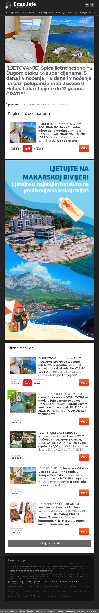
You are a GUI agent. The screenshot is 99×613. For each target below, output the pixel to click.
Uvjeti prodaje (74, 581)
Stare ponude (26, 583)
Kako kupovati (13, 581)
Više (84, 148)
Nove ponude (46, 12)
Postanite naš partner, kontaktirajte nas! (30, 571)
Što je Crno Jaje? (17, 560)
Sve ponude (29, 12)
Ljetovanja (72, 13)
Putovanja (60, 13)
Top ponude (12, 12)
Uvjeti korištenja (25, 581)
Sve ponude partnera (59, 104)
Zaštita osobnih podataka (58, 581)
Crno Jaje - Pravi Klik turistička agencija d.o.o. (39, 596)
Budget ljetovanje (88, 13)
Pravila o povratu (13, 583)
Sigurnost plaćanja (40, 581)
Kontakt (36, 583)
